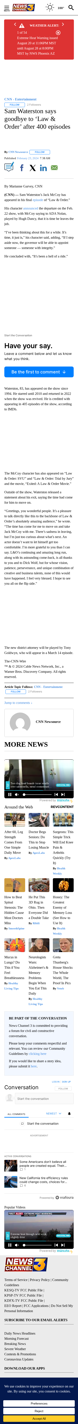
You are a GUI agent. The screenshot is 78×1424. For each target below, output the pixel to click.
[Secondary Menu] (10, 7)
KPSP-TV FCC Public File (23, 1295)
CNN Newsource (18, 152)
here (34, 1066)
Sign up (66, 1081)
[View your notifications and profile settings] (69, 1113)
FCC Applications (36, 1306)
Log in (56, 1081)
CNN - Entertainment (48, 687)
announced (30, 208)
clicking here (37, 1054)
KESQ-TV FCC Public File (23, 1290)
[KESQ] (28, 7)
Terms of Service (16, 1280)
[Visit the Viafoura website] (64, 1197)
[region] (39, 1140)
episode (38, 200)
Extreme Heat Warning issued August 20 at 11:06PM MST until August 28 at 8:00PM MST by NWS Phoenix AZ (37, 45)
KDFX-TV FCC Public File (23, 1300)
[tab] (16, 1113)
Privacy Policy (40, 1280)
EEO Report (12, 1306)
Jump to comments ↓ (18, 703)
